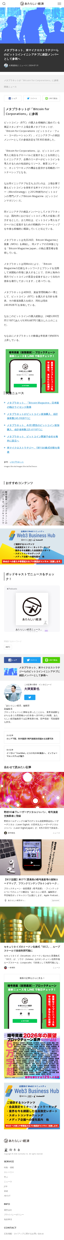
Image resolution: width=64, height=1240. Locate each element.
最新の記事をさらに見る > (32, 978)
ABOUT (7, 1195)
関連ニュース (10, 86)
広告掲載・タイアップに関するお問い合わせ (24, 1233)
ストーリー (9, 1172)
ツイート (33, 98)
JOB (5, 1186)
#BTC (8, 647)
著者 (6, 1191)
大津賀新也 (31, 688)
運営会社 (8, 1210)
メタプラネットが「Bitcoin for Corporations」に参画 (31, 80)
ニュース (23, 65)
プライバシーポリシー (14, 1214)
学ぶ (6, 1177)
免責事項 (8, 1219)
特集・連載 (9, 1167)
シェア (14, 98)
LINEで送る (53, 98)
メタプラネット (17, 462)
